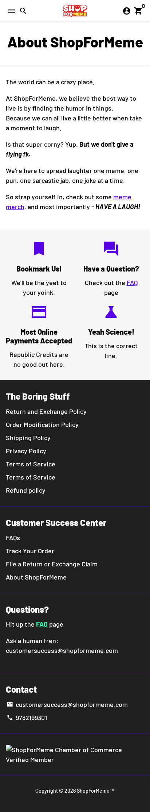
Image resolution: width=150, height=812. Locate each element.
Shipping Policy (28, 438)
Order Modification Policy (42, 424)
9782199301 (27, 717)
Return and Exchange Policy (46, 411)
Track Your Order (30, 551)
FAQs (13, 538)
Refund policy (26, 490)
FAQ (132, 282)
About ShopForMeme (36, 577)
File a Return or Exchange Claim (52, 564)
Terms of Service (30, 464)
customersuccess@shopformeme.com (67, 704)
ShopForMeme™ (96, 791)
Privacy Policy (26, 451)
